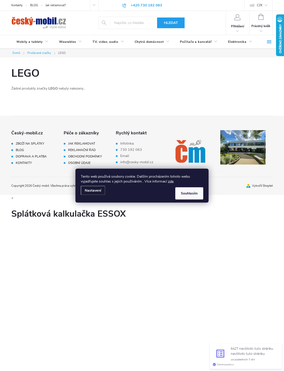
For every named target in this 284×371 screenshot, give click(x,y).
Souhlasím (189, 193)
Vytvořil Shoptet (262, 186)
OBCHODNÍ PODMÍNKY (85, 156)
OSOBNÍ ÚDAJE (79, 163)
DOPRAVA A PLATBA (31, 156)
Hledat (171, 22)
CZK (259, 5)
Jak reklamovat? (55, 5)
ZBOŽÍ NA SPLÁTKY (30, 143)
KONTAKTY (24, 163)
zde (171, 181)
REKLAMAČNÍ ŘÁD (82, 150)
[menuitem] (32, 42)
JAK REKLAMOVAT (81, 143)
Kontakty (17, 5)
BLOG (34, 5)
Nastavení (93, 190)
